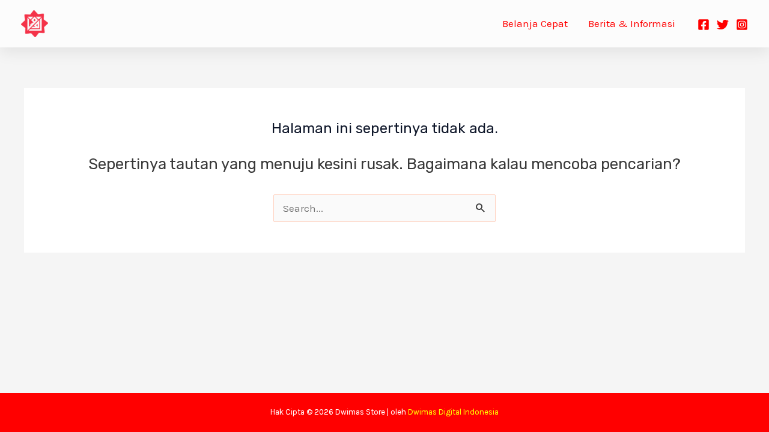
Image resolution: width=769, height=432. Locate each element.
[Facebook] (704, 25)
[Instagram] (742, 25)
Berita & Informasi (631, 23)
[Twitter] (723, 25)
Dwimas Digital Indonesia (453, 411)
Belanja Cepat (535, 23)
